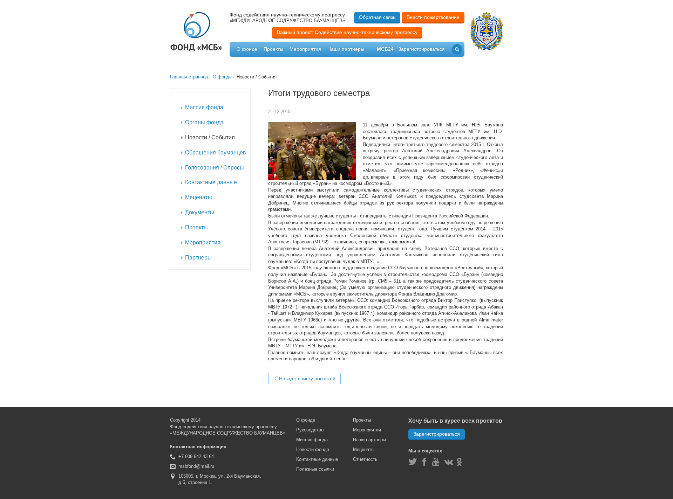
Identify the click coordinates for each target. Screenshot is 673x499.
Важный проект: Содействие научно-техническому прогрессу (347, 32)
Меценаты (363, 449)
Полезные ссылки (315, 469)
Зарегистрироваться (436, 434)
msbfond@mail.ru (196, 466)
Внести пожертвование (433, 17)
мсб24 (385, 49)
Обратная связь (377, 17)
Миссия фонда (312, 439)
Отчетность (365, 459)
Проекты (273, 49)
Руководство (310, 429)
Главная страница (189, 76)
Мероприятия (305, 49)
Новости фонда (312, 449)
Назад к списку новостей (306, 378)
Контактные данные (317, 459)
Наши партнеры (345, 49)
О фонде (247, 49)
